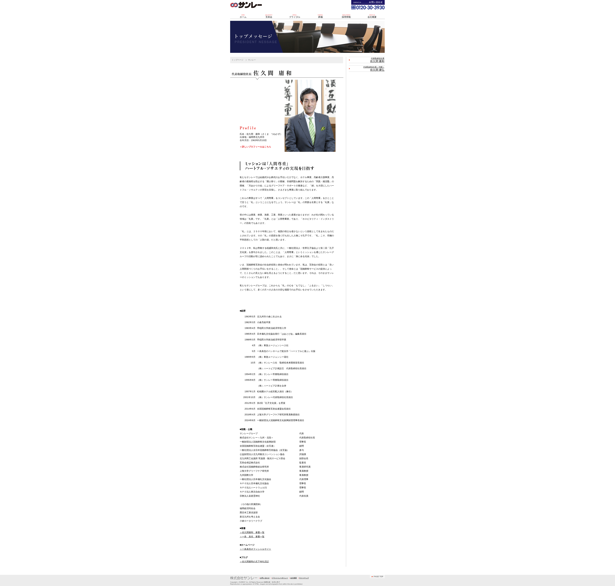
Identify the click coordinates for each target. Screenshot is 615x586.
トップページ (237, 60)
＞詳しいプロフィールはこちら (255, 146)
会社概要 (293, 578)
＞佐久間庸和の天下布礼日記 (254, 561)
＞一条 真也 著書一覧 (252, 536)
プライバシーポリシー (280, 578)
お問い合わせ (265, 578)
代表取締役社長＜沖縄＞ (373, 68)
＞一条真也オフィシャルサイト (255, 549)
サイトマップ (304, 578)
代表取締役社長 (377, 60)
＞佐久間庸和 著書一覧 (252, 532)
